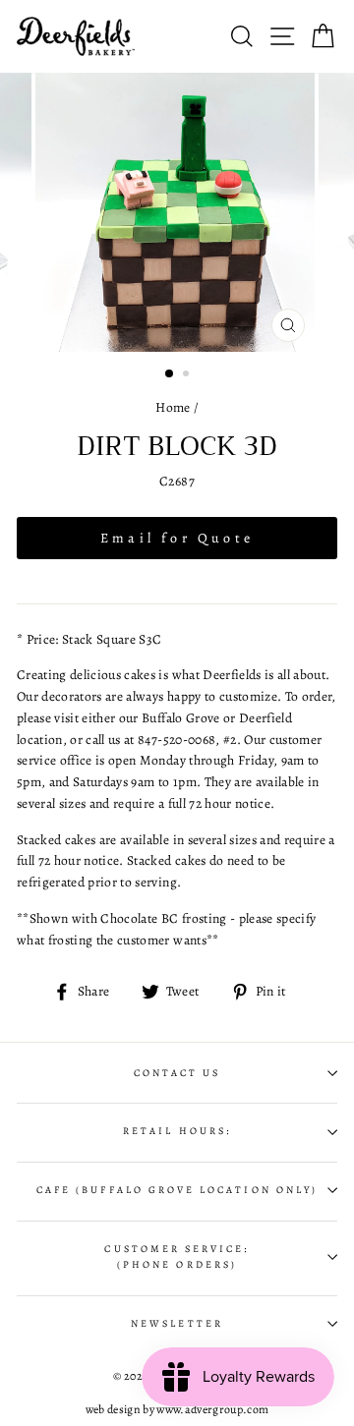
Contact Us (177, 1073)
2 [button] (188, 375)
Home (172, 407)
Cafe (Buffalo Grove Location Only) (177, 1190)
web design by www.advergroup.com (177, 1409)
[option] (177, 212)
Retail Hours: (177, 1131)
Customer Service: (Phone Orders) (176, 1257)
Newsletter (177, 1324)
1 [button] (170, 374)
